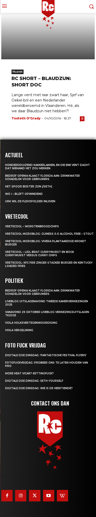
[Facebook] (7, 495)
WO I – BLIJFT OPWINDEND (24, 194)
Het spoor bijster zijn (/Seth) (28, 186)
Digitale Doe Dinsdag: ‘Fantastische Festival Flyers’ (46, 355)
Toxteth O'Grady (26, 118)
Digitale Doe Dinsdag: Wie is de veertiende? (39, 388)
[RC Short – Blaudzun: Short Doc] (48, 36)
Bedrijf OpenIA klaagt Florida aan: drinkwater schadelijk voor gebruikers (42, 177)
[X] (34, 495)
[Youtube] (48, 495)
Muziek (18, 71)
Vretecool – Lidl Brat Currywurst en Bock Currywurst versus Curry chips (39, 253)
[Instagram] (20, 495)
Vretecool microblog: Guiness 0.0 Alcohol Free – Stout (49, 233)
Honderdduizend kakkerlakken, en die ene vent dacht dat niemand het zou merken (47, 166)
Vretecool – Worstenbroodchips (32, 226)
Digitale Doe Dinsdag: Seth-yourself (34, 381)
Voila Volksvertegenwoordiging (31, 322)
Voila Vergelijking (19, 330)
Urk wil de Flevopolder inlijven (30, 201)
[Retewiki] (62, 495)
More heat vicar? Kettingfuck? (29, 373)
